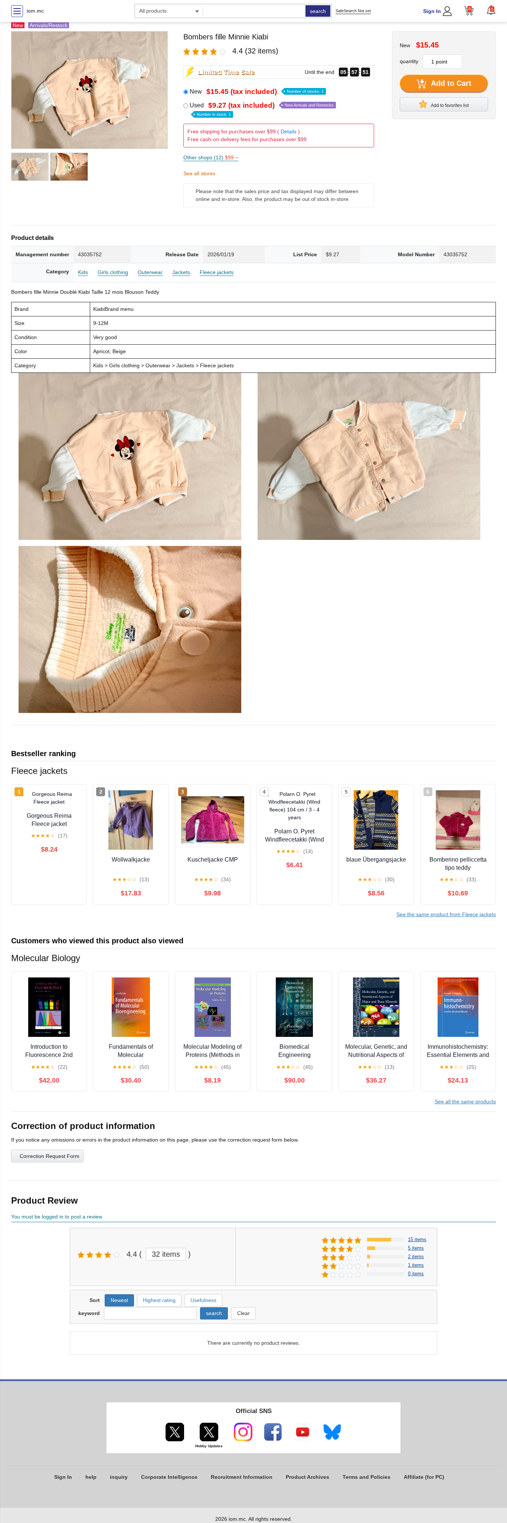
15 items (417, 1239)
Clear (243, 1313)
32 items (166, 1254)
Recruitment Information (241, 1477)
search (318, 11)
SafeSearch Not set (353, 11)
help (91, 1477)
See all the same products (465, 1101)
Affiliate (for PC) (424, 1477)
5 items (416, 1248)
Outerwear (150, 272)
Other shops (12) (210, 157)
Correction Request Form (49, 1156)
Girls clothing (113, 272)
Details (289, 131)
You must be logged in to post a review (56, 1217)
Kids (83, 272)
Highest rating (159, 1300)
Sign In (432, 11)
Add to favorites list (449, 105)
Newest (119, 1300)
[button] (491, 10)
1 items (416, 1265)
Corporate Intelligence (169, 1477)
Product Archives (307, 1477)
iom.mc (35, 11)
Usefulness (203, 1300)
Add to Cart (450, 83)
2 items (416, 1256)
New (257, 91)
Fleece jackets (216, 272)
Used (262, 109)
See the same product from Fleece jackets (446, 914)
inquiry (119, 1477)
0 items (416, 1273)
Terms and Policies (366, 1477)
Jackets (181, 272)
